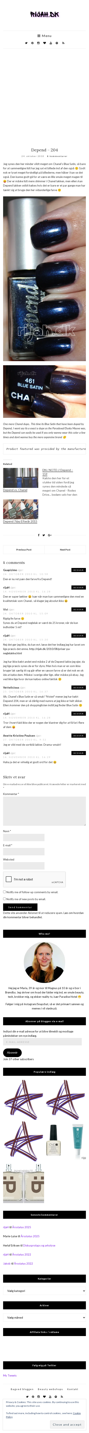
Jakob (7, 1263)
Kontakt (72, 1389)
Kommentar (11, 794)
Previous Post (23, 549)
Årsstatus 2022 (21, 1254)
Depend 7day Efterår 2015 (20, 521)
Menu (46, 35)
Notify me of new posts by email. (26, 899)
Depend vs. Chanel (15, 490)
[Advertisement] (44, 95)
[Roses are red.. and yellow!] (65, 1100)
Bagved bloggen (22, 1389)
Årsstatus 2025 (21, 1227)
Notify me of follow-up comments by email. (32, 892)
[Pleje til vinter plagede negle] (65, 1141)
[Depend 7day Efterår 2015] (20, 509)
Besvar (78, 570)
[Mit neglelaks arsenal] (23, 1141)
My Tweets (10, 1375)
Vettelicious (11, 687)
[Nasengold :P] (23, 1183)
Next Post (65, 549)
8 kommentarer (57, 156)
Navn (7, 831)
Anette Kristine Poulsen (19, 735)
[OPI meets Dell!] (23, 1100)
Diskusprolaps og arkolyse (39, 1245)
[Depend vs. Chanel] (20, 478)
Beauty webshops (50, 1389)
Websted (8, 859)
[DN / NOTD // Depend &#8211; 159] (62, 482)
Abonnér (12, 1052)
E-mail (7, 845)
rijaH (6, 587)
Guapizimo (10, 570)
